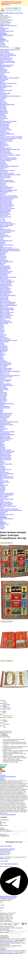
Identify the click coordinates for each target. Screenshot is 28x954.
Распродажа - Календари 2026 (8, 55)
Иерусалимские (4, 389)
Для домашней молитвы (6, 385)
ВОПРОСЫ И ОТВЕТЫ (6, 35)
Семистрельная (4, 260)
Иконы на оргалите (5, 316)
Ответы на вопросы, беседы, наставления (11, 136)
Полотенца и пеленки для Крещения (9, 371)
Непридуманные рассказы (7, 198)
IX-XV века (3, 117)
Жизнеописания (4, 124)
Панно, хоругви (4, 323)
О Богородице (4, 192)
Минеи (2, 89)
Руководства (3, 94)
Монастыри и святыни (6, 504)
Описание (2, 779)
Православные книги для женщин (9, 197)
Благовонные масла (5, 407)
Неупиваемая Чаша (5, 267)
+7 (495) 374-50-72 (5, 21)
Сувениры (3, 468)
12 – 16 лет (3, 221)
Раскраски (2, 233)
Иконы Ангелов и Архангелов (8, 277)
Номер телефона (4, 932)
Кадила (2, 329)
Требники (2, 98)
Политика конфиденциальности (8, 896)
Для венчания (3, 361)
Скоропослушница (5, 266)
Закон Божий (3, 76)
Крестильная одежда (5, 362)
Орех (1, 357)
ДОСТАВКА (3, 34)
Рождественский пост (6, 458)
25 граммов (3, 396)
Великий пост (3, 475)
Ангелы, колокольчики (6, 464)
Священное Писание (5, 160)
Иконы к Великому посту (7, 478)
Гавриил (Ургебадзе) (5, 188)
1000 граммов (3, 393)
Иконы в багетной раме (6, 315)
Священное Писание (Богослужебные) (10, 96)
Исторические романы (6, 202)
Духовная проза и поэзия (6, 139)
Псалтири (2, 162)
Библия (2, 67)
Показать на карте (5, 858)
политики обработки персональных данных (12, 940)
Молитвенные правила (6, 90)
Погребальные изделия (6, 376)
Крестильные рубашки (6, 368)
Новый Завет (3, 70)
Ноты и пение (3, 103)
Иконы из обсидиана (5, 317)
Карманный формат (5, 211)
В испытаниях (4, 185)
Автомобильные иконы (6, 322)
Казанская (2, 253)
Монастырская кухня (5, 207)
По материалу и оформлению (8, 302)
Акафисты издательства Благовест (9, 166)
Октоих (2, 91)
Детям (1, 465)
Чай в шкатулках (4, 472)
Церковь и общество (5, 148)
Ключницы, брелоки (5, 449)
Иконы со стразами (5, 313)
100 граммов (3, 392)
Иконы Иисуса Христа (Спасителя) (9, 249)
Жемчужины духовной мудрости (8, 190)
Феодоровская (4, 270)
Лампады (2, 336)
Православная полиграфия (7, 434)
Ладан (1, 390)
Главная (2, 528)
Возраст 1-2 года (4, 374)
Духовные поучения (5, 501)
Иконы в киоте (4, 306)
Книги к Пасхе (4, 480)
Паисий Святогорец (5, 288)
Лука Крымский (4, 287)
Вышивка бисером (5, 454)
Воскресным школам (5, 209)
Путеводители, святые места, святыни (10, 155)
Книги (2, 461)
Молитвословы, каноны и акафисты (9, 77)
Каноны (2, 82)
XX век (2, 119)
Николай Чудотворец (5, 280)
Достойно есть (4, 274)
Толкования (3, 105)
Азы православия (4, 125)
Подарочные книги (5, 423)
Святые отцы (3, 110)
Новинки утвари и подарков (7, 62)
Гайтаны (2, 332)
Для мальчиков (4, 365)
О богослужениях (4, 128)
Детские (2, 178)
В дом (1, 333)
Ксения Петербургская (6, 292)
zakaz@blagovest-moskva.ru (11, 863)
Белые (1, 353)
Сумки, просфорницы (6, 379)
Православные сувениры (6, 424)
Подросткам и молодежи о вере (8, 195)
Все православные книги (6, 65)
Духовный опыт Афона (6, 204)
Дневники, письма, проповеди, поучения (11, 138)
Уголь (1, 409)
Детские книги (4, 215)
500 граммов (3, 399)
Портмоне (2, 447)
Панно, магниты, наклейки (7, 431)
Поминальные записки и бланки (8, 340)
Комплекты (3, 183)
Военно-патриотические (6, 187)
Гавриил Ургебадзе (5, 289)
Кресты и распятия (5, 339)
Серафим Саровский (5, 284)
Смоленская (3, 256)
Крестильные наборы (5, 364)
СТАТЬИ (2, 43)
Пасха (1, 479)
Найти (18, 48)
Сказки (2, 237)
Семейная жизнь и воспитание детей (10, 149)
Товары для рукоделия (6, 452)
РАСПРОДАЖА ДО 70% (6, 31)
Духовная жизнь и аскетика (7, 170)
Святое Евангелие (5, 72)
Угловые (2, 344)
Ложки (2, 430)
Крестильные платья (5, 369)
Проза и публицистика (6, 180)
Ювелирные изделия (5, 414)
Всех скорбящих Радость (6, 261)
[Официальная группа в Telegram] (14, 894)
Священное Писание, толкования (9, 508)
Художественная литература (7, 230)
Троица (2, 492)
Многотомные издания (6, 200)
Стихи (1, 228)
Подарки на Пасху (5, 482)
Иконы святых (4, 278)
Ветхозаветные (4, 112)
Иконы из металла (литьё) (7, 312)
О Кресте (2, 194)
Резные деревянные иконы (7, 309)
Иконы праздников (5, 301)
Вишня (2, 358)
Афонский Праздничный (6, 403)
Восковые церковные (5, 383)
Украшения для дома (5, 469)
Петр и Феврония (4, 294)
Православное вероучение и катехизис (10, 174)
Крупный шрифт (4, 212)
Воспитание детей (5, 150)
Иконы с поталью (4, 310)
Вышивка (2, 489)
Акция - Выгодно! (5, 52)
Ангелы (2, 427)
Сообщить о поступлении (4, 735)
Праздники (3, 131)
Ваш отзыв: (3, 834)
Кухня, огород (4, 156)
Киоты (2, 410)
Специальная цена (5, 56)
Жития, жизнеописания (6, 225)
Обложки (2, 448)
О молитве (3, 84)
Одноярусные (3, 346)
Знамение (2, 258)
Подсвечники (3, 337)
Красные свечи (4, 485)
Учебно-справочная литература (8, 157)
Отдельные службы (5, 93)
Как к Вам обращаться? (6, 930)
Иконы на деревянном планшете (8, 305)
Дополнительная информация (8, 814)
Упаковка (2, 471)
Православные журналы (6, 244)
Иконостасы (3, 351)
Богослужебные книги (6, 86)
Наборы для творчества (6, 438)
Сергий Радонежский (5, 282)
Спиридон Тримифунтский (7, 281)
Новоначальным (4, 126)
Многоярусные (4, 350)
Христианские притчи (6, 141)
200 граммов (3, 395)
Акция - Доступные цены (7, 53)
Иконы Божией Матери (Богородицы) (10, 250)
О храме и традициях (5, 129)
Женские (2, 445)
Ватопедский (3, 400)
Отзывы (2, 828)
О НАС (2, 42)
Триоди (2, 100)
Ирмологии (3, 87)
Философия (3, 108)
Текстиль (2, 330)
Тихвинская (3, 257)
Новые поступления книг (7, 60)
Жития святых (4, 111)
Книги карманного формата (7, 181)
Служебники (3, 97)
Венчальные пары (5, 320)
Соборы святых (4, 296)
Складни (2, 319)
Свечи (1, 382)
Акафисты (3, 80)
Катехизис (3, 135)
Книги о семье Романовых (7, 205)
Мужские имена (4, 298)
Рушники (2, 378)
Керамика (2, 426)
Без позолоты (3, 420)
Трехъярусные (3, 348)
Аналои (2, 327)
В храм (2, 326)
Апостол (2, 73)
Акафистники (3, 167)
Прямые (2, 343)
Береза (1, 355)
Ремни (1, 442)
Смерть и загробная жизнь (7, 134)
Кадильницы (3, 334)
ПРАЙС (2, 38)
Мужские (2, 444)
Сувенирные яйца (5, 433)
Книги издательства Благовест (8, 159)
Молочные (3, 354)
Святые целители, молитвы (7, 208)
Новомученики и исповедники (8, 121)
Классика (2, 243)
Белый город (6, 704)
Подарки (2, 462)
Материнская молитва (6, 191)
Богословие (3, 107)
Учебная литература (5, 232)
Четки (1, 412)
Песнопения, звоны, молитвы (8, 506)
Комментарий (3, 935)
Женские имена (4, 299)
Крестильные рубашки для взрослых (9, 375)
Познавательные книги (6, 240)
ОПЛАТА (2, 32)
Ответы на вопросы (5, 177)
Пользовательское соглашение (8, 897)
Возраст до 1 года (4, 372)
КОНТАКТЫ (3, 39)
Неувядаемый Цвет (5, 273)
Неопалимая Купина (5, 268)
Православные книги (5, 216)
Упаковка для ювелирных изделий (9, 421)
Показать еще (3, 764)
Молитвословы (4, 79)
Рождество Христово (5, 459)
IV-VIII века (3, 115)
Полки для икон (4, 341)
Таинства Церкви (4, 132)
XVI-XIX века (4, 118)
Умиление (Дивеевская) (6, 271)
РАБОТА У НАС (4, 41)
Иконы (2, 483)
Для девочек (3, 367)
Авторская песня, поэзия (6, 499)
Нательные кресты (5, 416)
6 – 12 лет (2, 219)
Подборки (2, 184)
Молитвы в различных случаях (8, 83)
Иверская (2, 254)
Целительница (4, 275)
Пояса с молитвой (5, 381)
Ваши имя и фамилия (5, 831)
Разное (2, 507)
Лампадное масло (4, 406)
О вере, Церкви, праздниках (7, 223)
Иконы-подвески (4, 417)
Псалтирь (2, 75)
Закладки (2, 441)
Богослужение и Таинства (7, 173)
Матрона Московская (5, 291)
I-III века (2, 114)
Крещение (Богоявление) (6, 473)
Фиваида (2, 402)
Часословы (3, 101)
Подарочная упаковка (6, 455)
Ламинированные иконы (6, 308)
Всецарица (3, 263)
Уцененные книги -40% (6, 58)
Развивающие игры (5, 437)
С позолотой (3, 419)
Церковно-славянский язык (7, 104)
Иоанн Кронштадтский (6, 285)
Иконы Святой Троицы (6, 247)
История (2, 146)
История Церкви (4, 145)
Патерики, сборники (5, 122)
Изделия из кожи (4, 440)
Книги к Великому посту (6, 476)
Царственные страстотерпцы (7, 295)
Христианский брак (5, 152)
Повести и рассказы (5, 229)
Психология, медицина (6, 153)
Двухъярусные (4, 347)
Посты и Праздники (5, 176)
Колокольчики (4, 428)
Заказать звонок (4, 937)
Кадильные (3, 386)
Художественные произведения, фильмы (11, 510)
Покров (2, 264)
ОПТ (1, 36)
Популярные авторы (5, 214)
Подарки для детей (5, 435)
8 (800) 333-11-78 (4, 24)
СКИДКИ (2, 29)
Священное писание (5, 66)
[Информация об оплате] (14, 770)
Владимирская (4, 251)
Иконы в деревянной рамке (7, 303)
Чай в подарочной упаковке (7, 451)
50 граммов (3, 398)
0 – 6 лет (2, 218)
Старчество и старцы (5, 201)
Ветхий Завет (3, 69)
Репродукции (3, 143)
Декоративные (4, 388)
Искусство (3, 142)
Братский (2, 405)
